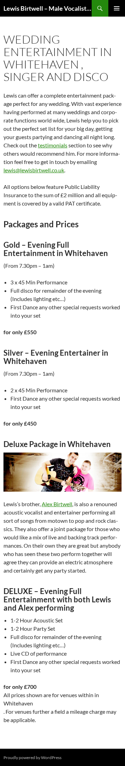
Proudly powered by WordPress (32, 757)
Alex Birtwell (57, 504)
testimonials (52, 145)
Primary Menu (116, 8)
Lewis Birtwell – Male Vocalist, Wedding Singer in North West (47, 8)
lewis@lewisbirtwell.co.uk (33, 170)
